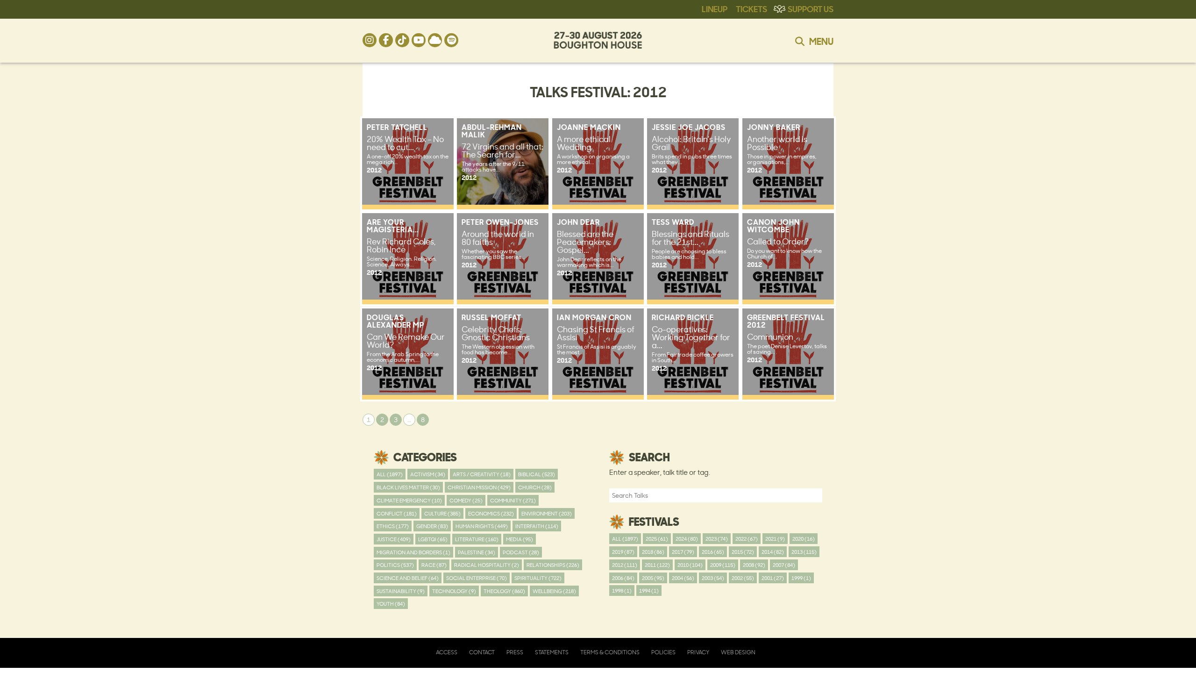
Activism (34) (427, 474)
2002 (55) (743, 577)
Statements (552, 652)
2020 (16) (803, 538)
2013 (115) (804, 551)
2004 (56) (683, 577)
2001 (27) (773, 577)
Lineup (714, 8)
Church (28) (535, 487)
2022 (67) (746, 538)
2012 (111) (624, 564)
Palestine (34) (476, 552)
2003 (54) (713, 577)
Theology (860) (504, 590)
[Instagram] (370, 40)
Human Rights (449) (482, 526)
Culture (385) (442, 513)
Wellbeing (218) (554, 590)
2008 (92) (754, 564)
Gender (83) (432, 526)
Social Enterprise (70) (476, 577)
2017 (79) (683, 551)
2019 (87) (623, 551)
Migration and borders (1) (413, 552)
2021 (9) (775, 538)
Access (446, 652)
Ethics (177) (393, 526)
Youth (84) (391, 603)
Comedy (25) (466, 500)
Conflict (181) (397, 513)
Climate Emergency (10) (409, 500)
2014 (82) (773, 551)
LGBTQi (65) (433, 539)
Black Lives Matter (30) (408, 487)
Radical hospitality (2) (486, 564)
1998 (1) (622, 590)
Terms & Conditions (610, 652)
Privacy (698, 652)
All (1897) (390, 474)
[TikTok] (402, 40)
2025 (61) (657, 538)
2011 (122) (657, 564)
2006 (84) (623, 577)
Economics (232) (491, 513)
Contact (482, 652)
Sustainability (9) (401, 590)
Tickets (751, 8)
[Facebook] (386, 40)
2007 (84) (784, 564)
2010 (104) (690, 564)
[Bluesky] (435, 40)
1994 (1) (649, 590)
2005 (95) (653, 577)
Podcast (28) (521, 552)
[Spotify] (451, 40)
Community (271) (513, 500)
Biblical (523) (536, 474)
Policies (663, 652)
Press (514, 652)
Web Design (738, 652)
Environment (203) (546, 513)
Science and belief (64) (408, 577)
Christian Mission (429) (479, 487)
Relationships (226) (553, 564)
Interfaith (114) (536, 526)
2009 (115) (722, 564)
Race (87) (434, 564)
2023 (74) (716, 538)
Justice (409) (394, 539)
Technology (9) (454, 590)
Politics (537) (395, 564)
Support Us (810, 8)
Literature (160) (476, 539)
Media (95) (519, 539)
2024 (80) (687, 538)
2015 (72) (743, 551)
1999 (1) (801, 577)
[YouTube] (419, 40)
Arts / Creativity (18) (482, 474)
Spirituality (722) (538, 577)
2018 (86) (653, 551)
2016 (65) (713, 551)
